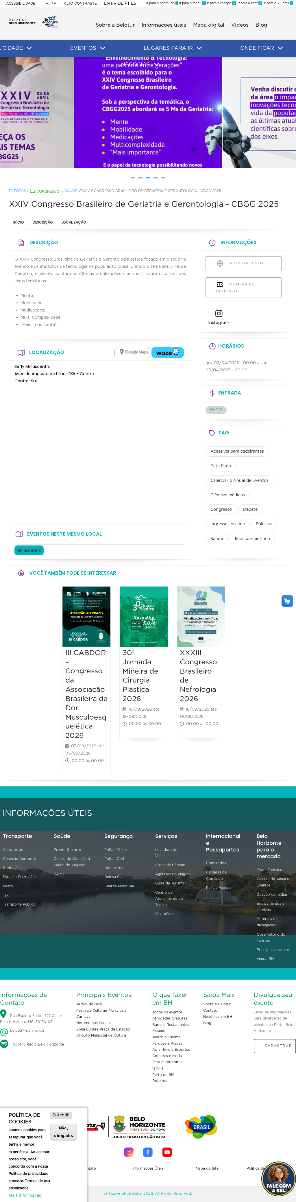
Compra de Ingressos (235, 288)
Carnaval (83, 1016)
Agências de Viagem (172, 874)
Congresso (48, 191)
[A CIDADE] (29, 48)
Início (18, 222)
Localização (74, 222)
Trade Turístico (269, 870)
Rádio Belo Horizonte (45, 1044)
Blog (261, 25)
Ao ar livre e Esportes (171, 1049)
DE (120, 3)
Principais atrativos (273, 950)
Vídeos (240, 25)
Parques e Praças (167, 1043)
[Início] (33, 17)
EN (107, 3)
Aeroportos (13, 849)
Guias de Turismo (170, 883)
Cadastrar (278, 1046)
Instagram (218, 322)
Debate (250, 510)
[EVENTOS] (103, 48)
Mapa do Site (207, 1168)
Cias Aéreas (165, 914)
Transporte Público (19, 904)
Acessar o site (246, 263)
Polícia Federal (219, 887)
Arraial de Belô (89, 1004)
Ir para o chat (248, 3)
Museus (158, 1031)
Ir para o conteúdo (161, 3)
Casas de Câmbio (170, 865)
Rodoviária (12, 868)
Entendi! (61, 1115)
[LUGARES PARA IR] (199, 48)
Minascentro (29, 550)
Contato (210, 1010)
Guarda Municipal (119, 886)
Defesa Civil (114, 877)
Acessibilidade (20, 3)
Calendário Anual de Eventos (239, 481)
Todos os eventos (167, 1012)
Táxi (6, 895)
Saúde (71, 191)
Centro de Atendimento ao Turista (169, 899)
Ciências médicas (227, 495)
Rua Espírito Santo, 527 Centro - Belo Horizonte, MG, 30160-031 (33, 1019)
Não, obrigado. (63, 1132)
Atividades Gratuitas (169, 1018)
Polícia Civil (114, 858)
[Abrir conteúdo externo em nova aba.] (132, 352)
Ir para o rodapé (220, 3)
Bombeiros (113, 868)
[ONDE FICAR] (280, 48)
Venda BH (265, 959)
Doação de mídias (272, 894)
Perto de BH (163, 1074)
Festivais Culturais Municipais (101, 1010)
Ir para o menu (191, 3)
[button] (133, 177)
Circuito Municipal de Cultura (101, 1035)
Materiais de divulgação (267, 922)
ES (133, 3)
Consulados (216, 863)
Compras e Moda (167, 1056)
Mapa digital (208, 25)
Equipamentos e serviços (270, 907)
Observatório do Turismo (271, 938)
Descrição (43, 222)
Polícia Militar (115, 849)
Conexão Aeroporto (20, 858)
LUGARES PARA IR (168, 48)
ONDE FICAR (257, 48)
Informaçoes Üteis (147, 1168)
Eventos (17, 191)
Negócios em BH (217, 1016)
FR (113, 3)
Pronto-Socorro (67, 849)
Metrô (8, 886)
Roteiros (159, 1081)
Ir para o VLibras (277, 3)
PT (127, 3)
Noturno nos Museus (93, 1023)
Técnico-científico (252, 539)
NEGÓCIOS (135, 64)
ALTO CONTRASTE (80, 3)
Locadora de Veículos (166, 853)
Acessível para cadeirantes (237, 451)
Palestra (264, 524)
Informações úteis (164, 25)
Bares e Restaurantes (170, 1024)
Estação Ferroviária (20, 877)
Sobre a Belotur (115, 25)
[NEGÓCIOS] (156, 64)
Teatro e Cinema (166, 1037)
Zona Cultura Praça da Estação (103, 1029)
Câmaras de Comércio (216, 875)
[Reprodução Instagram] (148, 112)
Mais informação (25, 1196)
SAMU (59, 874)
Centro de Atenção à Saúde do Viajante (72, 862)
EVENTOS (83, 48)
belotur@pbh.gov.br (27, 1030)
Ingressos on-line (227, 524)
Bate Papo (220, 466)
